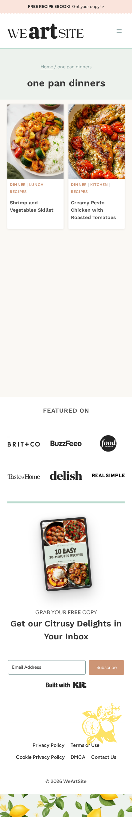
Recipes (18, 191)
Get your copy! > (66, 6)
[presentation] (35, 141)
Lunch (36, 184)
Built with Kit (66, 684)
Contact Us (103, 757)
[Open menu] (119, 31)
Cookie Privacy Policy (40, 757)
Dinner (18, 184)
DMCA (78, 757)
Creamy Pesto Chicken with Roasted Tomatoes (93, 210)
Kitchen (99, 184)
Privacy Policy (48, 745)
